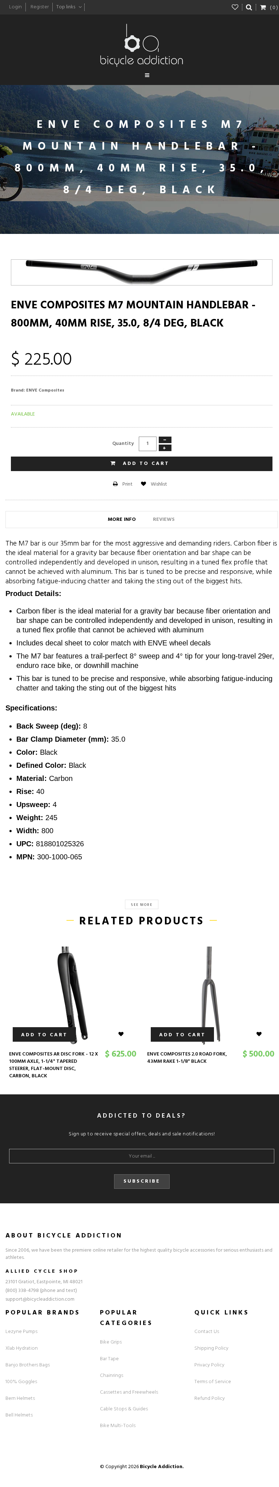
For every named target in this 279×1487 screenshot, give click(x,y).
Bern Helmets (20, 1398)
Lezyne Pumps (21, 1332)
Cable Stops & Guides (124, 1409)
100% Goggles (21, 1382)
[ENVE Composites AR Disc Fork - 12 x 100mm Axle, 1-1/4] (72, 996)
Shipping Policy (211, 1348)
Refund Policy (209, 1398)
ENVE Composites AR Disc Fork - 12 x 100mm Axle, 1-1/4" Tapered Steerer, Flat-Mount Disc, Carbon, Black (53, 1065)
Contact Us (206, 1332)
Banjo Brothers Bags (27, 1365)
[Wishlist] (235, 7)
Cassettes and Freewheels (129, 1392)
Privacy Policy (209, 1365)
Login (15, 7)
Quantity (123, 443)
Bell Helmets (19, 1415)
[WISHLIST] (125, 1034)
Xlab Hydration (21, 1348)
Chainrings (111, 1375)
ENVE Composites (45, 390)
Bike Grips (111, 1342)
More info (122, 519)
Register (40, 7)
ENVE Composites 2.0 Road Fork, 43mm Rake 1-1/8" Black (187, 1058)
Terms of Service (212, 1382)
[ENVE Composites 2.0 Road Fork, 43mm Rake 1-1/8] (210, 996)
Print (127, 484)
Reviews (164, 519)
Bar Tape (109, 1359)
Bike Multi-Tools (118, 1426)
